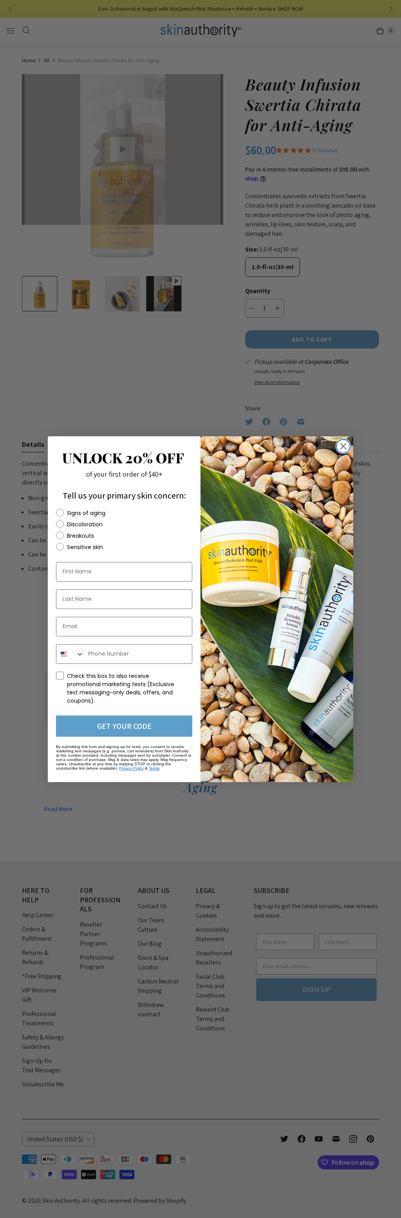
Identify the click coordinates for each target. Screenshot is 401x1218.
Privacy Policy (131, 768)
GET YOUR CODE (124, 726)
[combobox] (70, 654)
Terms (154, 768)
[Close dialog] (343, 446)
